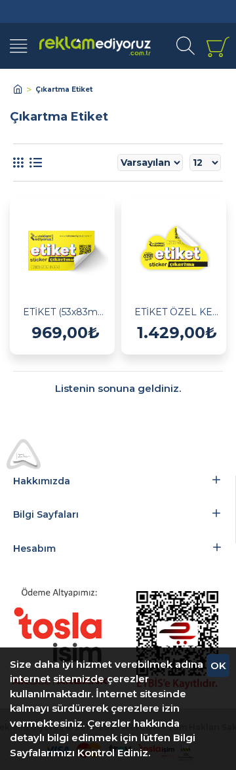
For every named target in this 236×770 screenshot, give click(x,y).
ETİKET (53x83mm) (65, 312)
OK (218, 665)
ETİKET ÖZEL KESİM (177, 312)
